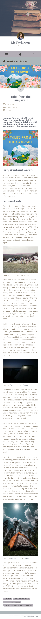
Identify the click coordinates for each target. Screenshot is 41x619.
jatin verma (14, 558)
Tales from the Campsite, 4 (20, 98)
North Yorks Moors (12, 602)
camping (7, 599)
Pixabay (26, 385)
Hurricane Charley (22, 599)
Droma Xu (14, 385)
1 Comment (9, 110)
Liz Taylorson (20, 42)
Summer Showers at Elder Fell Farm (18, 605)
